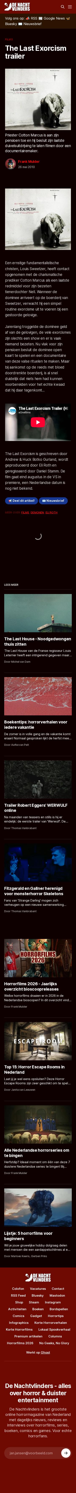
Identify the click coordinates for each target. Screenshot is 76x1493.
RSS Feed (18, 1295)
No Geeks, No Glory (54, 1343)
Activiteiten (17, 1309)
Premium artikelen (28, 1336)
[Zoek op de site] (62, 6)
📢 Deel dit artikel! (21, 500)
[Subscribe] (66, 1453)
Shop (19, 1302)
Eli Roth (52, 512)
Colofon (18, 1289)
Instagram (53, 1302)
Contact (58, 1289)
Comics (18, 1316)
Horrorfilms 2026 (20, 1343)
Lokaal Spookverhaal (54, 1329)
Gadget (36, 1316)
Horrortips (56, 1316)
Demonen (37, 512)
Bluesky (38, 1295)
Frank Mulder (29, 161)
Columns (55, 1336)
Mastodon (57, 1295)
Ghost (45, 1352)
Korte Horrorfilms (19, 1329)
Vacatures (38, 1289)
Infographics (18, 1323)
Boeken (38, 1309)
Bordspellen (59, 1309)
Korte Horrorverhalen (50, 1323)
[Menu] (69, 6)
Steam (34, 1302)
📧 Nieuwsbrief (53, 500)
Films (9, 39)
